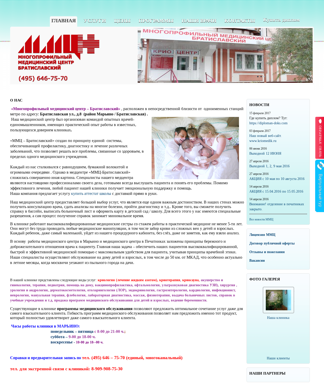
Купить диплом (281, 19)
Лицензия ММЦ (262, 235)
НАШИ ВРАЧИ (199, 20)
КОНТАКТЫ (240, 20)
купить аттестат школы (91, 193)
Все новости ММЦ (261, 219)
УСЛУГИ (95, 20)
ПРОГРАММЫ (156, 20)
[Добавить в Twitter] (284, 93)
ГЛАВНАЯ (63, 20)
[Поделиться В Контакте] (290, 93)
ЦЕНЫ (122, 20)
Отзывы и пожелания (267, 252)
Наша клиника (278, 318)
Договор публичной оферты (272, 243)
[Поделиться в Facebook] (273, 93)
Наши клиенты (278, 358)
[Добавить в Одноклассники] (278, 93)
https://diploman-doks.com (268, 123)
